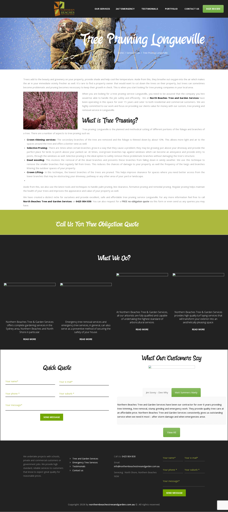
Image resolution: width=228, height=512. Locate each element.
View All (171, 432)
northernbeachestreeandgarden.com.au (112, 504)
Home (121, 52)
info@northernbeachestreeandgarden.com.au (137, 466)
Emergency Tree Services (85, 462)
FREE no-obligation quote (135, 201)
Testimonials (78, 466)
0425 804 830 (160, 224)
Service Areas (133, 52)
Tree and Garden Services (85, 458)
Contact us (77, 470)
